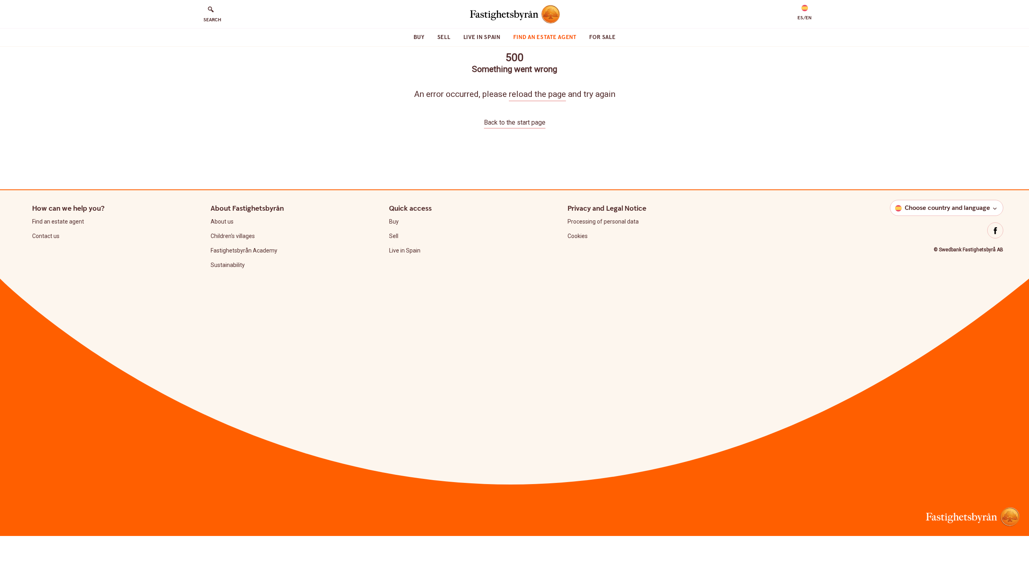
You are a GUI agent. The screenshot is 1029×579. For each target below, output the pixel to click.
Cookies (578, 236)
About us (222, 221)
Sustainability (228, 265)
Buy (419, 37)
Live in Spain (481, 37)
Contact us (45, 236)
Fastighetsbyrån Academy (244, 250)
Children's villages (233, 236)
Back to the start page (514, 122)
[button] (804, 13)
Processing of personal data (603, 221)
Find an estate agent (544, 37)
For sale (602, 37)
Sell (444, 37)
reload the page (537, 94)
